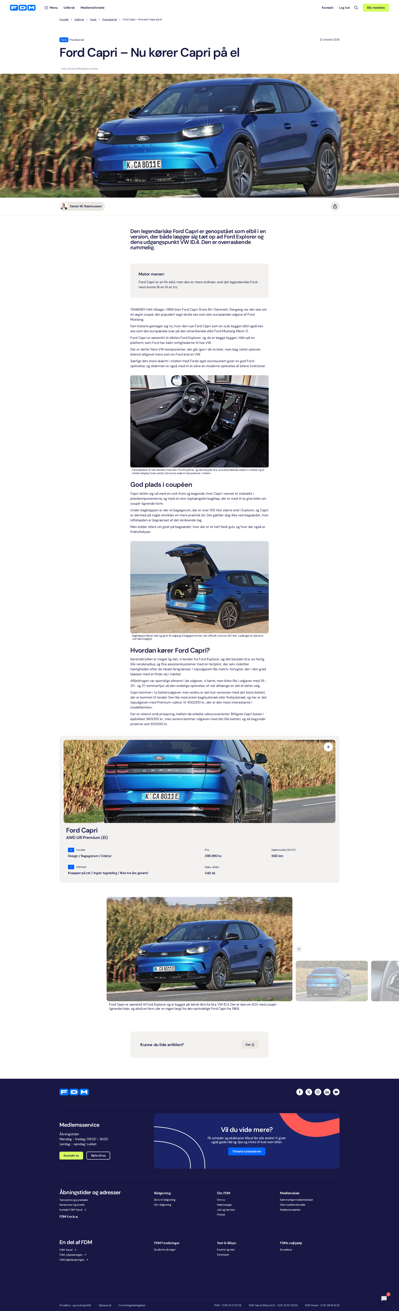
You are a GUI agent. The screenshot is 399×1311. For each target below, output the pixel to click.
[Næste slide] (299, 949)
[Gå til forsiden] (23, 8)
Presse (221, 1214)
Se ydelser (286, 1249)
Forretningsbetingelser (132, 1305)
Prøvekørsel (109, 19)
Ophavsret (105, 1305)
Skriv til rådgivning (164, 1200)
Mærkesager (224, 1204)
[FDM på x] (308, 1092)
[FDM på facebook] (299, 1092)
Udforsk (79, 19)
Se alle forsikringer (165, 1249)
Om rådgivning (162, 1204)
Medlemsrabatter (290, 1209)
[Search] (356, 7)
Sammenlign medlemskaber (296, 1200)
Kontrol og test (226, 1249)
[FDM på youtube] (336, 1092)
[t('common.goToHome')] (74, 1092)
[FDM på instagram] (318, 1092)
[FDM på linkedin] (327, 1092)
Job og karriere (226, 1209)
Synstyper (223, 1254)
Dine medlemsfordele (292, 1204)
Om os (221, 1200)
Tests (93, 19)
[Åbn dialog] (328, 746)
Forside (63, 19)
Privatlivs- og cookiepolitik (75, 1305)
